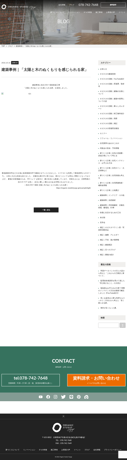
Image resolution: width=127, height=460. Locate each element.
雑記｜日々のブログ (108, 250)
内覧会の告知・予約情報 (109, 148)
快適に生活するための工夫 (110, 213)
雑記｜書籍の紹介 (107, 255)
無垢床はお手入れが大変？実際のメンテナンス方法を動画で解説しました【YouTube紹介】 (111, 290)
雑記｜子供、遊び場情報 (109, 240)
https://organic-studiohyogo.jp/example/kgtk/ (73, 188)
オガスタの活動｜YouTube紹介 (112, 79)
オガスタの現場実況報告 (109, 128)
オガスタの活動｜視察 (108, 118)
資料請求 (113, 5)
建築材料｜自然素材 (108, 200)
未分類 (102, 217)
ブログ (10, 46)
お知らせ (15, 62)
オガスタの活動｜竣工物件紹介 (112, 114)
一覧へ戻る (46, 210)
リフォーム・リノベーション (111, 138)
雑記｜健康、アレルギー (109, 235)
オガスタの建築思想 (108, 74)
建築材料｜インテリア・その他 (112, 195)
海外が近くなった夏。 (109, 308)
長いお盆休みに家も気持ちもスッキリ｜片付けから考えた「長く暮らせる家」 (111, 300)
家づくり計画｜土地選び (109, 190)
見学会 (102, 222)
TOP (3, 46)
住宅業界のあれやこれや (109, 143)
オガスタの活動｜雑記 (108, 123)
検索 (122, 325)
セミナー (103, 133)
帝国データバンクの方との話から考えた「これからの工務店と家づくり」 (111, 273)
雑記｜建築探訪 (106, 245)
